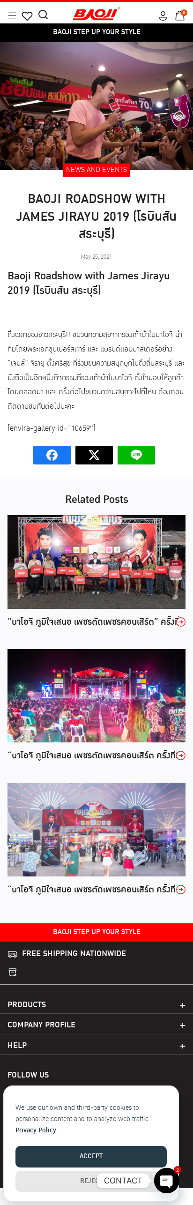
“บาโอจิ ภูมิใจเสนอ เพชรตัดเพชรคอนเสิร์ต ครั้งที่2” (96, 756)
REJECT (91, 1181)
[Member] (163, 16)
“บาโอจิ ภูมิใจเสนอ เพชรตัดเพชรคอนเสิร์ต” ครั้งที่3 (96, 622)
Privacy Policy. (36, 1131)
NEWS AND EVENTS (96, 170)
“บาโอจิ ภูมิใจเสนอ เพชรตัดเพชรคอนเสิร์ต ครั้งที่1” (96, 890)
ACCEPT (91, 1156)
